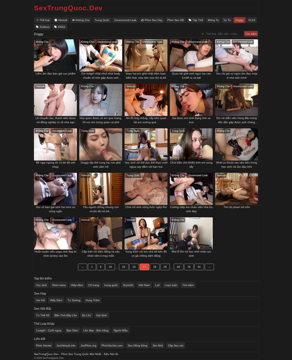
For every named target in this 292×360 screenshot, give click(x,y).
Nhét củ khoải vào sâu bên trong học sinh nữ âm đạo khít (236, 164)
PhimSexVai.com (112, 345)
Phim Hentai (43, 345)
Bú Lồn (86, 315)
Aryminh (128, 285)
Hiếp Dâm (56, 300)
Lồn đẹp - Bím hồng (95, 330)
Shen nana (59, 285)
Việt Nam (144, 285)
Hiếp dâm (77, 285)
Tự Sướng (74, 300)
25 (123, 266)
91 (199, 266)
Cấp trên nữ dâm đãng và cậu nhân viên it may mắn (101, 253)
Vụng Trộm (93, 300)
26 (134, 266)
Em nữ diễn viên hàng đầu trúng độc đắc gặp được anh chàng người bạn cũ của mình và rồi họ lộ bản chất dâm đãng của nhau (236, 120)
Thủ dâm (188, 285)
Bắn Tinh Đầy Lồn (65, 315)
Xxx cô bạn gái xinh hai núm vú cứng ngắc (55, 209)
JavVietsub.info (65, 345)
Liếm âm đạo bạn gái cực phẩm (55, 73)
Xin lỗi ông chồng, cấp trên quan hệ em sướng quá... (146, 120)
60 (178, 266)
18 (110, 266)
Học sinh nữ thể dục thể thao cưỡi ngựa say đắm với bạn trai (146, 164)
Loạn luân (171, 285)
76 (188, 266)
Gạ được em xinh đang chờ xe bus (191, 120)
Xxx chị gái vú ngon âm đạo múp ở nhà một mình (236, 75)
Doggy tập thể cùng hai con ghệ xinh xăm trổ (101, 164)
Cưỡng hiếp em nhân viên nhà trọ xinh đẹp (191, 209)
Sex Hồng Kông (137, 345)
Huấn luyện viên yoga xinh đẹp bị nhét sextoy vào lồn (55, 253)
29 (165, 266)
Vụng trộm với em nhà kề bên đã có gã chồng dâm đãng (146, 253)
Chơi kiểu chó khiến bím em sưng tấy (191, 164)
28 (154, 266)
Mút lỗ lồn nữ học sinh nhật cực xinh (191, 253)
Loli (157, 285)
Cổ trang (93, 285)
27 (144, 266)
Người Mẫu (121, 330)
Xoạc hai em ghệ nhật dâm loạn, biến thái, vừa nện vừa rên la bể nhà (146, 76)
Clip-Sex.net (175, 345)
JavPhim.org (88, 345)
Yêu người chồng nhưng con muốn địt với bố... (101, 209)
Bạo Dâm (72, 330)
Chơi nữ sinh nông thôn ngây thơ (146, 207)
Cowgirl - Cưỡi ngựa (48, 330)
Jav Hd (40, 300)
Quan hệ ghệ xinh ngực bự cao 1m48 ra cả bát (191, 75)
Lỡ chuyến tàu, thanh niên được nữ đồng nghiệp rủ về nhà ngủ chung (55, 120)
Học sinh (41, 285)
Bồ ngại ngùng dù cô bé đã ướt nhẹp (55, 164)
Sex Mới (158, 345)
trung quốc (111, 285)
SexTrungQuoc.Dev (68, 8)
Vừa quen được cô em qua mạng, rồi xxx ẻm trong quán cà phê (100, 120)
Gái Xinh (101, 315)
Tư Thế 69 (42, 315)
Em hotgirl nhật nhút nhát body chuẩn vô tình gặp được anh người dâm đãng (100, 76)
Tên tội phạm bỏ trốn (236, 207)
